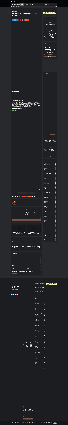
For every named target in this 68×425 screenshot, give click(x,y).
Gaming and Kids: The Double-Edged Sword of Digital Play (52, 155)
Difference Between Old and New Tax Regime (21, 6)
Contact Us (31, 4)
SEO (35, 353)
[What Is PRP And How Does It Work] (46, 22)
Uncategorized (37, 362)
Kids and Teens (46, 207)
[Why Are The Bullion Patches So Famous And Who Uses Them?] (46, 33)
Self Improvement (37, 352)
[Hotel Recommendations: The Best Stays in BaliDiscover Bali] (24, 346)
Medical (45, 198)
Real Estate (45, 188)
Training (36, 292)
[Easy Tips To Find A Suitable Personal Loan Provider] (46, 37)
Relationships (45, 211)
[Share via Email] (32, 196)
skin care (38, 291)
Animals (45, 217)
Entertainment (37, 315)
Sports (45, 212)
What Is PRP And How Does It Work (52, 21)
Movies (45, 225)
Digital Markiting (46, 197)
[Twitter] (15, 20)
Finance (45, 177)
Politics (45, 230)
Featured (16, 11)
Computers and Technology (47, 164)
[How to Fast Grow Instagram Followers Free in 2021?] (46, 30)
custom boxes (39, 284)
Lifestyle (36, 336)
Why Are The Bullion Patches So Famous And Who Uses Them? (52, 33)
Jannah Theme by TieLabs (25, 422)
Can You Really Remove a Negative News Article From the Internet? (49, 136)
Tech (44, 182)
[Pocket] (28, 20)
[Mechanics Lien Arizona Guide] (26, 243)
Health (45, 169)
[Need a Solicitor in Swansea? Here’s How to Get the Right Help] (31, 343)
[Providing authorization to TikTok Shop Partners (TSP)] (36, 243)
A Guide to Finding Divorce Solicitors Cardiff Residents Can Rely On (52, 150)
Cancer (45, 240)
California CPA (25, 192)
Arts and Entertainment (47, 196)
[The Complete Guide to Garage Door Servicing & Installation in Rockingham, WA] (46, 25)
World (45, 235)
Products (45, 193)
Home (12, 4)
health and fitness (42, 287)
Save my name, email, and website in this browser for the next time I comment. (23, 271)
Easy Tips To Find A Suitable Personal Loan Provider (52, 37)
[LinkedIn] (17, 20)
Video (35, 363)
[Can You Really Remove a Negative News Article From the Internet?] (24, 312)
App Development (37, 283)
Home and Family (46, 201)
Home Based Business (47, 202)
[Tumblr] (18, 20)
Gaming (45, 191)
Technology (45, 168)
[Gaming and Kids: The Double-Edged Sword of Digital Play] (46, 155)
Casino (36, 309)
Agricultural (45, 220)
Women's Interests (46, 210)
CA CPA (20, 192)
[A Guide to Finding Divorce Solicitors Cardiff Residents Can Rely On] (46, 150)
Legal (45, 178)
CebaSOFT (35, 422)
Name (13, 265)
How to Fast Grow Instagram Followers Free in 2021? (52, 30)
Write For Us (26, 4)
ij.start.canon (40, 288)
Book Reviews (46, 226)
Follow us (47, 280)
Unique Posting (20, 200)
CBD (35, 310)
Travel (45, 236)
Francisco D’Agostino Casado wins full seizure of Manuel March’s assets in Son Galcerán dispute (52, 142)
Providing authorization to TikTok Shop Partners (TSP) (36, 247)
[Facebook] (13, 20)
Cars (44, 221)
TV (44, 229)
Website (28, 268)
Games (36, 369)
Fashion (36, 287)
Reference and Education (47, 173)
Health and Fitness (46, 172)
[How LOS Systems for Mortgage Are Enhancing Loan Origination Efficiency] (16, 243)
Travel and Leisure (46, 183)
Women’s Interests (46, 215)
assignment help (42, 283)
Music (36, 341)
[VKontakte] (24, 20)
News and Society (46, 206)
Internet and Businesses (47, 192)
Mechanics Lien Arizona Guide (26, 246)
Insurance (45, 216)
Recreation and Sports (47, 234)
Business (22, 4)
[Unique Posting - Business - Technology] (16, 1)
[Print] (34, 196)
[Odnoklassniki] (26, 20)
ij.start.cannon (36, 288)
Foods (45, 239)
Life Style (45, 187)
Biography (45, 231)
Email (13, 268)
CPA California (17, 104)
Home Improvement (17, 4)
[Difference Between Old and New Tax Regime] (46, 147)
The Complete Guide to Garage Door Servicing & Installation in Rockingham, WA (52, 25)
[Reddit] (22, 20)
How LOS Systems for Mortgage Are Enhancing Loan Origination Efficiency (16, 247)
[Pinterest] (20, 20)
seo (35, 291)
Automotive (45, 179)
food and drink (37, 320)
